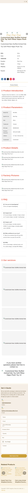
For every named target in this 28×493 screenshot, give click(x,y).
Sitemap (3, 490)
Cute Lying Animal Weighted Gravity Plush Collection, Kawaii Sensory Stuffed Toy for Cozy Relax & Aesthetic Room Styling (20, 481)
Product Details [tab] (14, 85)
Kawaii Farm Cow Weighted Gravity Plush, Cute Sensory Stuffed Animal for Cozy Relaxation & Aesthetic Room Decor (7, 481)
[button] (3, 473)
